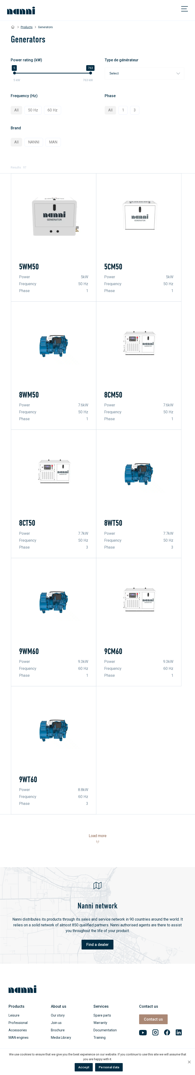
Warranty (100, 1023)
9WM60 (29, 651)
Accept (83, 1067)
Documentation (105, 1030)
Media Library (61, 1037)
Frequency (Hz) (24, 96)
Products (27, 27)
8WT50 (113, 523)
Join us (56, 1023)
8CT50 (27, 523)
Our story (58, 1015)
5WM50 (29, 267)
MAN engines (19, 1037)
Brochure (58, 1030)
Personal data (109, 1067)
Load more (98, 836)
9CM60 (113, 651)
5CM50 (113, 267)
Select (114, 73)
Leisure (14, 1015)
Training (99, 1037)
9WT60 (28, 779)
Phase (110, 96)
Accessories (18, 1030)
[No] (189, 1061)
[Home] (13, 27)
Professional (18, 1023)
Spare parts (102, 1015)
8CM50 (113, 395)
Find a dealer (97, 944)
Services (101, 1006)
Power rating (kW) (26, 60)
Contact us (153, 1019)
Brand (16, 128)
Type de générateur (121, 60)
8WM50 (29, 395)
